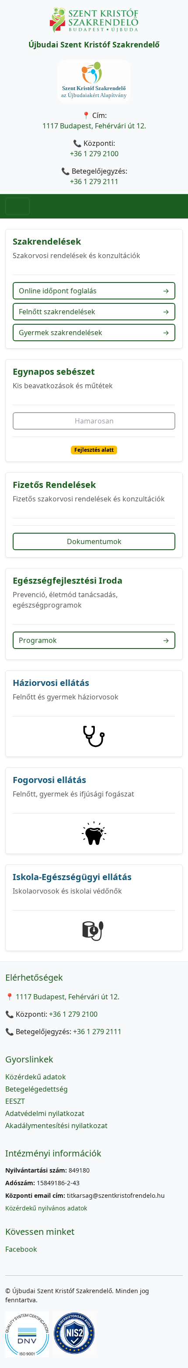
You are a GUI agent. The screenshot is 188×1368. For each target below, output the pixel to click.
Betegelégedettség (36, 1089)
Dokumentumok (94, 541)
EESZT (15, 1101)
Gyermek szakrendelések (94, 332)
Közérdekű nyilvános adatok (46, 1208)
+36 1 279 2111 (94, 181)
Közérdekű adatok (35, 1077)
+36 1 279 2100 (94, 153)
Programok (94, 640)
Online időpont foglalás (94, 291)
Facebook (21, 1249)
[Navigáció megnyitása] (17, 206)
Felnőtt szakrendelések (94, 311)
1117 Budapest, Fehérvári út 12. (94, 126)
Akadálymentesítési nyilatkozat (56, 1125)
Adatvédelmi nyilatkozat (44, 1113)
